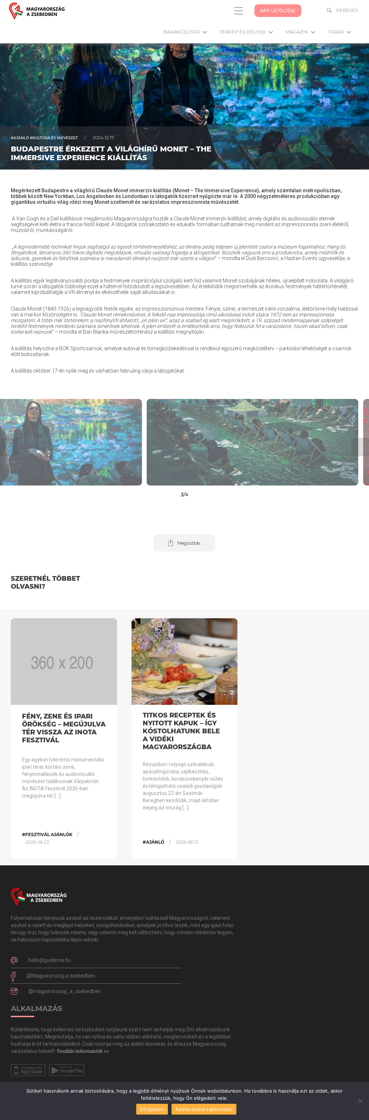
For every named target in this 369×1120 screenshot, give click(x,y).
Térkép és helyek (243, 32)
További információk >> (82, 1051)
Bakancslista (182, 32)
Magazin (297, 32)
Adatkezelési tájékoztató (204, 1109)
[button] (46, 442)
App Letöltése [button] (277, 10)
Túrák (336, 32)
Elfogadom (152, 1109)
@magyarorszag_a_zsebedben (64, 991)
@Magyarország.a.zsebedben (61, 976)
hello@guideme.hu (49, 960)
